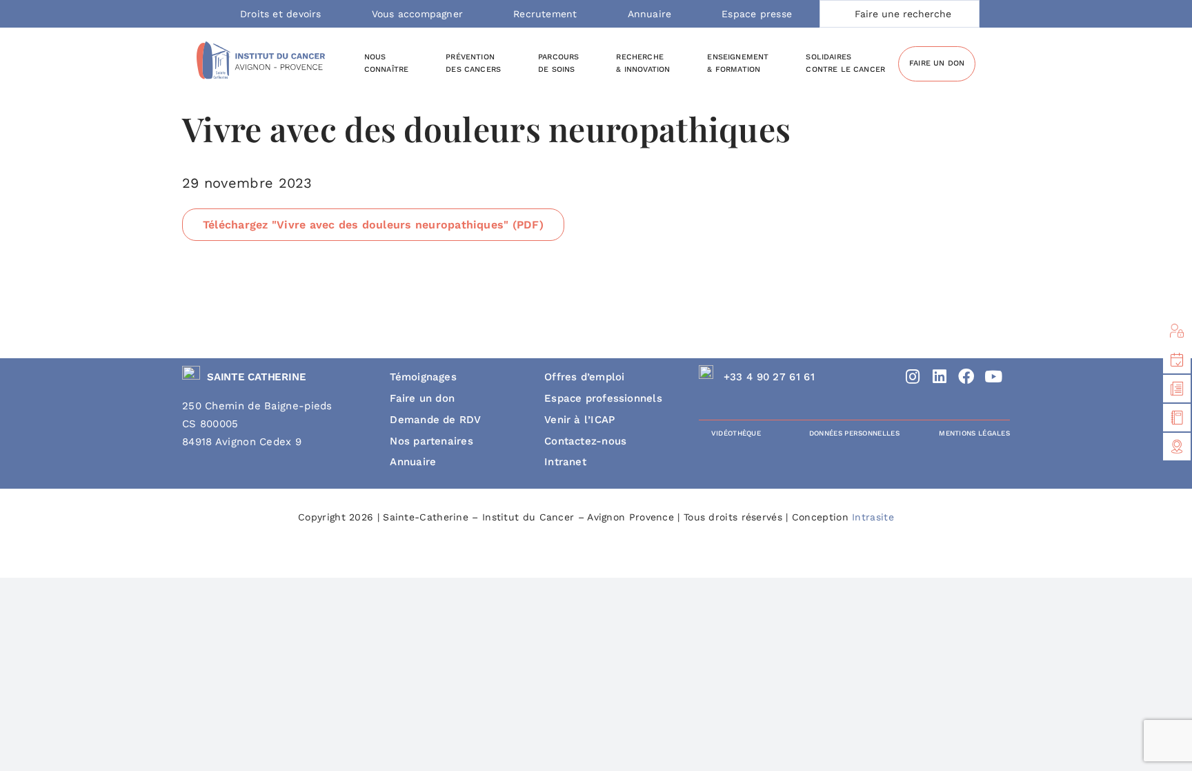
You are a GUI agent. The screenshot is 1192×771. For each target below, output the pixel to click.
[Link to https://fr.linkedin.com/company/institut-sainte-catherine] (940, 376)
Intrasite (873, 517)
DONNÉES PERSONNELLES (854, 433)
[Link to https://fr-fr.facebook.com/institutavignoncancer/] (967, 376)
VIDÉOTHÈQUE (736, 433)
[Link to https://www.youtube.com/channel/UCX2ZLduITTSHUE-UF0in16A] (993, 376)
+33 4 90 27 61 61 (769, 377)
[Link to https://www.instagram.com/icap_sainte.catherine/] (913, 376)
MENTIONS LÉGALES (974, 433)
